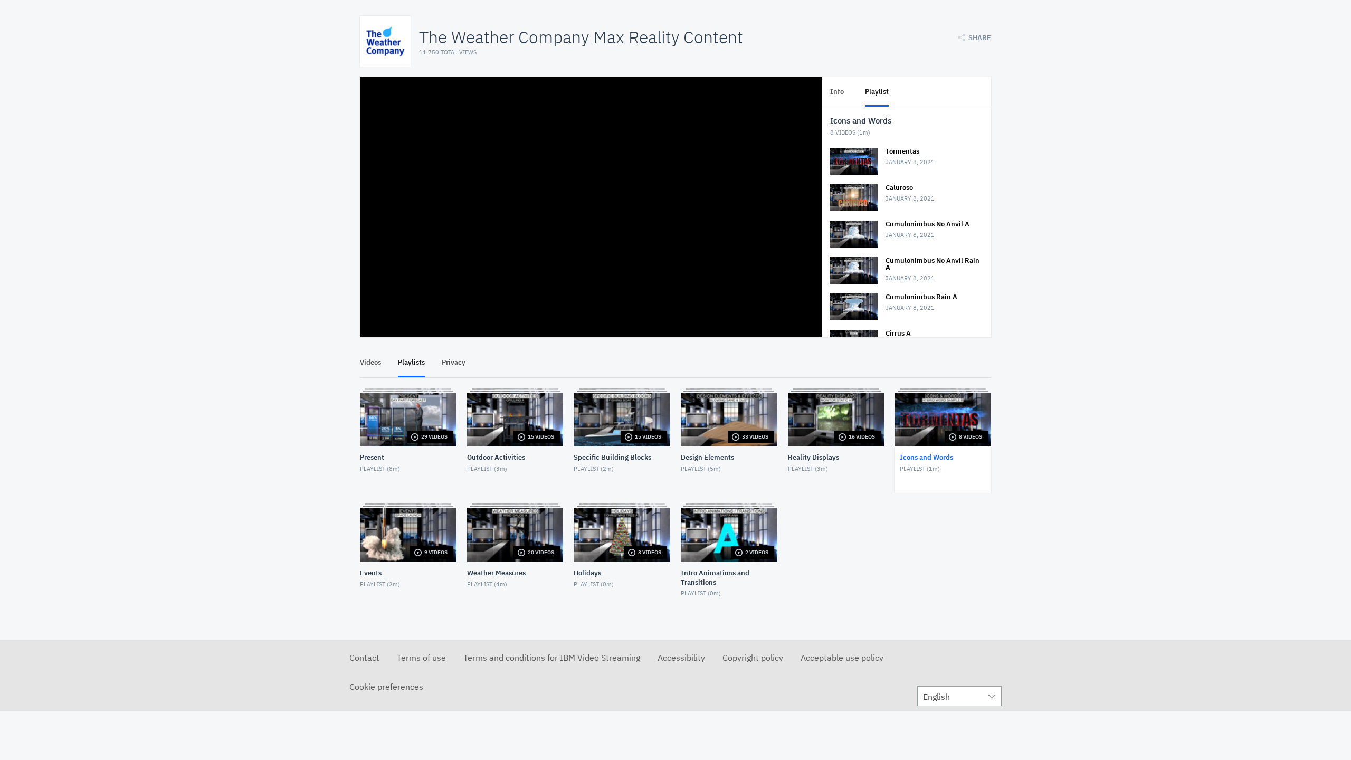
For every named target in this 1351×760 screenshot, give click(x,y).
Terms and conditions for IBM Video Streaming (551, 657)
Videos (370, 362)
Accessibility (681, 657)
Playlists (411, 362)
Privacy (453, 362)
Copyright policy (752, 657)
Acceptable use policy (842, 657)
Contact (364, 657)
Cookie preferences (386, 686)
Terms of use (421, 657)
